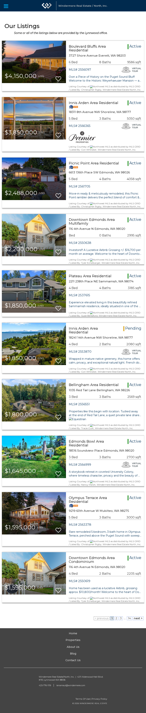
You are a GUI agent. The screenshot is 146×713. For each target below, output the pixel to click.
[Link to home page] (46, 5)
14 (129, 618)
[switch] (58, 77)
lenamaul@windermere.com (70, 685)
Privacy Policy (99, 698)
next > (138, 618)
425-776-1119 (45, 685)
